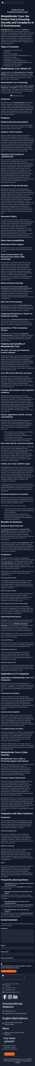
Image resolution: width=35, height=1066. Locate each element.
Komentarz (4, 928)
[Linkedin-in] (15, 997)
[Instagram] (10, 997)
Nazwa (3, 945)
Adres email (5, 951)
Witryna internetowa (7, 958)
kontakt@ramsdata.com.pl (17, 12)
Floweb (17, 1062)
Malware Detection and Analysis (14, 122)
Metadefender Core (7, 29)
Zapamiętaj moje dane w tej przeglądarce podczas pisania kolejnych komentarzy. (16, 966)
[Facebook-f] (5, 997)
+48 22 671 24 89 (17, 10)
